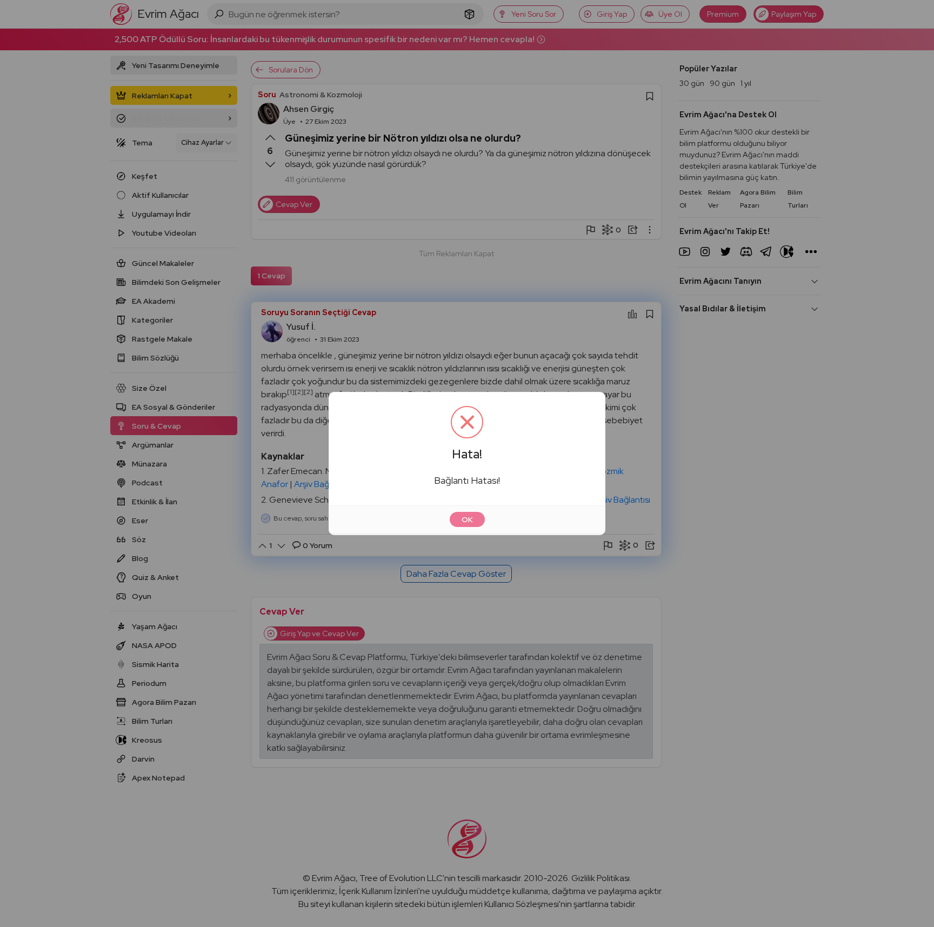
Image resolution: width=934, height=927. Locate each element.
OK (467, 519)
